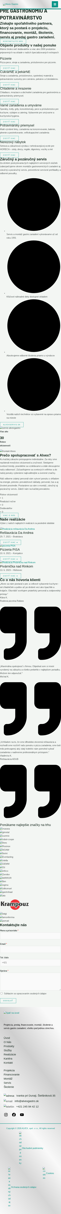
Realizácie (10, 1054)
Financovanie (12, 1074)
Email (3, 944)
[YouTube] (22, 1116)
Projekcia (9, 1070)
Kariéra (8, 1058)
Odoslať (8, 1001)
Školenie (9, 1086)
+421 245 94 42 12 (27, 1106)
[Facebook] (14, 1116)
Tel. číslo (4, 957)
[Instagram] (6, 1116)
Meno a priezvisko (9, 930)
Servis (7, 1082)
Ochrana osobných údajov (23, 1187)
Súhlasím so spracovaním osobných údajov (25, 993)
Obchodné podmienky (32, 1148)
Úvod (7, 1038)
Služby (8, 1050)
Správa (4, 970)
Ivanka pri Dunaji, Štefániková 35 (35, 1095)
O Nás (7, 1042)
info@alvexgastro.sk (27, 1101)
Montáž (8, 1078)
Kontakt (8, 1062)
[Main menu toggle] (55, 4)
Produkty (9, 1046)
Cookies (50, 1173)
